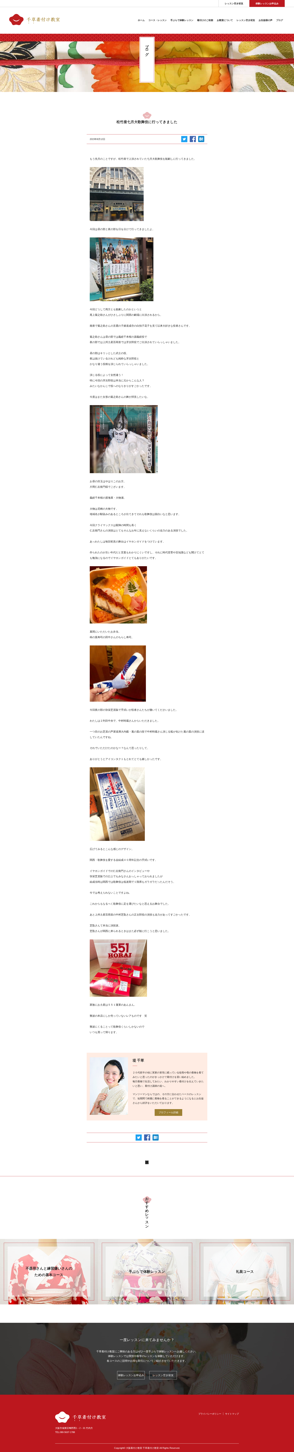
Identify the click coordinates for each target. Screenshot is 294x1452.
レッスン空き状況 (234, 3)
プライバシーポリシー (209, 1413)
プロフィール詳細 (168, 1112)
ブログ (279, 20)
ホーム (141, 20)
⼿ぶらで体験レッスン (181, 20)
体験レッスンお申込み (267, 3)
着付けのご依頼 (205, 20)
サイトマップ (232, 1413)
